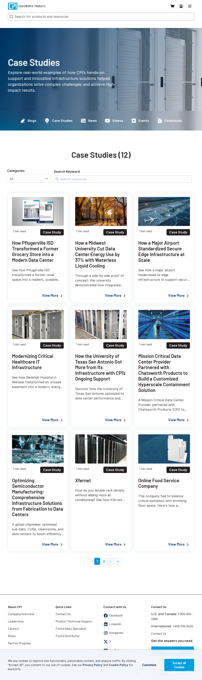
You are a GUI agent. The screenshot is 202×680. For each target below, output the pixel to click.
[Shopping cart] (172, 6)
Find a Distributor (68, 636)
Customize (149, 665)
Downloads (173, 121)
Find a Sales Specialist (71, 628)
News (92, 121)
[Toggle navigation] (189, 6)
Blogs (32, 121)
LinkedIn (115, 624)
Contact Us (63, 614)
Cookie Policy (118, 665)
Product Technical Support (74, 621)
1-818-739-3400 (183, 626)
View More (50, 296)
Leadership (16, 621)
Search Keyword (67, 171)
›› (118, 561)
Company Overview (21, 614)
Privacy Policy (92, 665)
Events (143, 121)
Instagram (116, 632)
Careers (13, 628)
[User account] (181, 6)
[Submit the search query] (57, 179)
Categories (16, 171)
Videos (117, 121)
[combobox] (101, 17)
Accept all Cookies (179, 665)
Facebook (116, 615)
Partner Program (19, 643)
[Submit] (11, 16)
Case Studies (62, 121)
